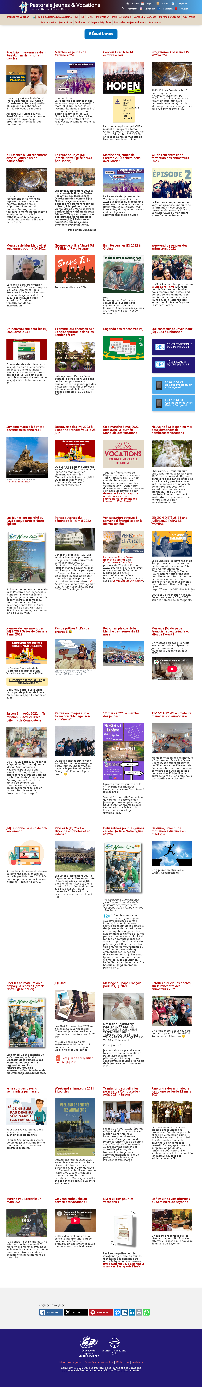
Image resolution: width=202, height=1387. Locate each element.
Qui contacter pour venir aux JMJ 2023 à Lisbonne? (172, 330)
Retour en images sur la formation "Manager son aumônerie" (72, 716)
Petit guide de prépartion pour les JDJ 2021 (74, 1060)
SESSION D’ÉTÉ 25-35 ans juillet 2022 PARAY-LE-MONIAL (169, 520)
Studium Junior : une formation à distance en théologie (169, 831)
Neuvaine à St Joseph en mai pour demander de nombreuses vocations (172, 429)
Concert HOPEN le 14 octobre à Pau (118, 54)
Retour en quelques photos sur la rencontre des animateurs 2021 (171, 986)
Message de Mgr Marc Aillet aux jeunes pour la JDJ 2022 (26, 247)
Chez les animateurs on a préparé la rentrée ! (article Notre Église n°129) (25, 986)
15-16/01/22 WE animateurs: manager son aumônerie (172, 715)
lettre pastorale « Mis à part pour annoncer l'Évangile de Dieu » (123, 1265)
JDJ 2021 (61, 983)
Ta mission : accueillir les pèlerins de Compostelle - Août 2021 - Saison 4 (121, 1091)
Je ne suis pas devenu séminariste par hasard (23, 1090)
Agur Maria (189, 17)
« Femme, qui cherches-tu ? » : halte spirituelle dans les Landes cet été (74, 331)
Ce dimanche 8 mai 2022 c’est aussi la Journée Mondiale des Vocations (121, 429)
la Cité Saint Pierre (163, 287)
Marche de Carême (169, 17)
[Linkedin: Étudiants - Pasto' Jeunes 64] (132, 1312)
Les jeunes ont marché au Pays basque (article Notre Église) (25, 520)
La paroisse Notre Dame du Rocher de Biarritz (120, 558)
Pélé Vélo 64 (102, 17)
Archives (137, 1362)
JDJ (82, 17)
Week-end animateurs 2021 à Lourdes (74, 1090)
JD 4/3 (90, 17)
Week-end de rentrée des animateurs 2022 (169, 247)
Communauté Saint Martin (119, 562)
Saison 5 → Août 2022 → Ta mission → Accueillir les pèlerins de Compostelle (25, 717)
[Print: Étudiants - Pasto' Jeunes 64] (139, 1312)
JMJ (76, 17)
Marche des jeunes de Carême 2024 (70, 54)
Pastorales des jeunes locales (130, 22)
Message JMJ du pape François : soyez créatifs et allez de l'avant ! (170, 631)
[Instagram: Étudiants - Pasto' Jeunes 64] (124, 1312)
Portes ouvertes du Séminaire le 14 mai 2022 (73, 519)
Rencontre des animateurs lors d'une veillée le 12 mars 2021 (171, 1091)
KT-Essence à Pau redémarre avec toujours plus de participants (26, 158)
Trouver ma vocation (18, 17)
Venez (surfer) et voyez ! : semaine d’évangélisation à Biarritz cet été (122, 520)
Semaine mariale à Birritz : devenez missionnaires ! (25, 428)
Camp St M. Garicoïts (145, 17)
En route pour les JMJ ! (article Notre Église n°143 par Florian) (73, 158)
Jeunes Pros (65, 22)
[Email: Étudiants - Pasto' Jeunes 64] (117, 1312)
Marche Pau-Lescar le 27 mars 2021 (23, 1200)
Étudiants (80, 22)
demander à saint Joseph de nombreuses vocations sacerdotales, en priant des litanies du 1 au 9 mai (120, 497)
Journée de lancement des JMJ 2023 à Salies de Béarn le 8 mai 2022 (26, 631)
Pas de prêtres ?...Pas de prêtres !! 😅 (72, 630)
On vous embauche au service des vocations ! (71, 1200)
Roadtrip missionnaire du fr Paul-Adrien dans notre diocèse (26, 55)
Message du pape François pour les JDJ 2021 (122, 985)
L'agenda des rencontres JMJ (123, 328)
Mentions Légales (70, 1362)
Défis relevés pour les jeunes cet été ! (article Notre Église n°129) (123, 831)
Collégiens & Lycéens (99, 22)
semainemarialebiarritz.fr (18, 482)
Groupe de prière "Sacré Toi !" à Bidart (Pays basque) (74, 247)
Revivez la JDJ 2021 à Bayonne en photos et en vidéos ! (72, 831)
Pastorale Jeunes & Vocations (65, 5)
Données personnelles (99, 1362)
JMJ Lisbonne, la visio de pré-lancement (26, 830)
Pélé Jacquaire (48, 22)
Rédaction (122, 1362)
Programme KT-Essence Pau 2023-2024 (171, 54)
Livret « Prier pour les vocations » (118, 1200)
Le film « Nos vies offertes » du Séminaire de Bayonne (171, 1200)
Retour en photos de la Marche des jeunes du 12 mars (121, 631)
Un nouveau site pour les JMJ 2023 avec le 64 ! (26, 330)
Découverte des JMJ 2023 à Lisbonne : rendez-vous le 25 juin (75, 429)
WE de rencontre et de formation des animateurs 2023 (170, 158)
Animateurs (155, 22)
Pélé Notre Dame (121, 17)
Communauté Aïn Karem (127, 581)
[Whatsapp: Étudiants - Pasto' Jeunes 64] (146, 1312)
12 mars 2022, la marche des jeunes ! (121, 715)
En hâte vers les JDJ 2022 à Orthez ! (122, 247)
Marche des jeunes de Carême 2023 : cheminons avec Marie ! (122, 158)
